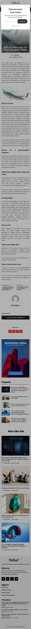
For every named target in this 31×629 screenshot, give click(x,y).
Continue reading (15, 26)
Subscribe (23, 21)
